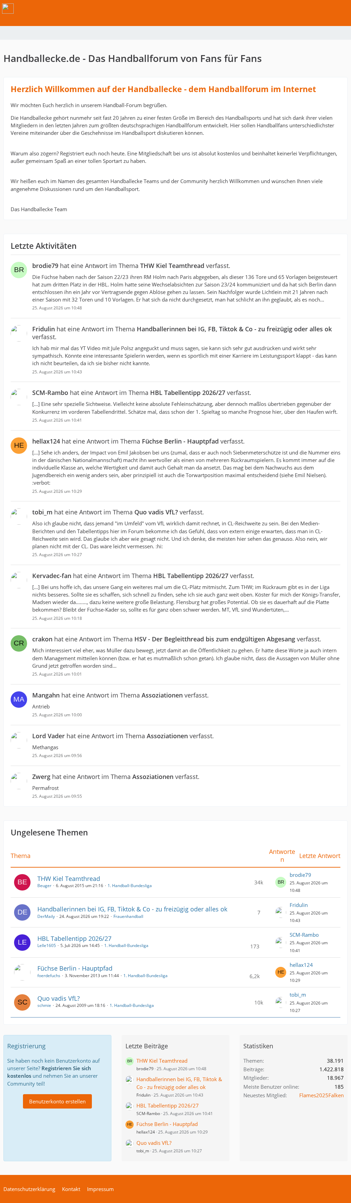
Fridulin (299, 904)
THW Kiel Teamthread (68, 878)
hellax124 (301, 964)
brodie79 (300, 874)
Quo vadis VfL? (58, 998)
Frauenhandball (128, 916)
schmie (44, 1005)
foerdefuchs (48, 975)
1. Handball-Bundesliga (130, 885)
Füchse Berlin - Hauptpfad (74, 968)
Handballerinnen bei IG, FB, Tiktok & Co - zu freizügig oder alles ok (132, 909)
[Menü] (342, 8)
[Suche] (308, 8)
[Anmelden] (325, 8)
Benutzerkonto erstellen (57, 1101)
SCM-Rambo (304, 934)
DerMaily (46, 916)
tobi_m (298, 994)
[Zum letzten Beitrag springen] (280, 882)
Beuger (44, 885)
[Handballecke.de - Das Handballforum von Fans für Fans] (8, 8)
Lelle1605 (46, 945)
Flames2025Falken (321, 1095)
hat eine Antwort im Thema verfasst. (131, 265)
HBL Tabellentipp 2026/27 (74, 938)
